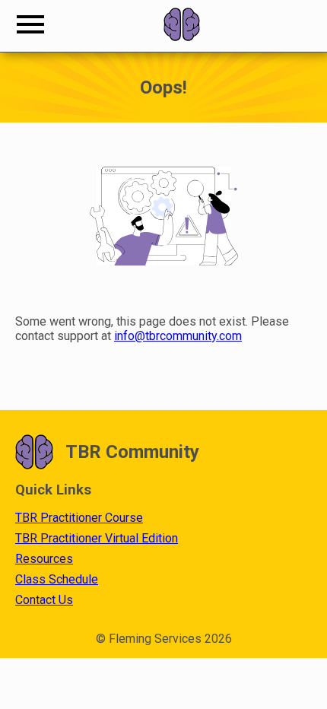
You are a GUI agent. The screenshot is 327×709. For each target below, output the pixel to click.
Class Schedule (56, 579)
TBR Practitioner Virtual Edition (96, 538)
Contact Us (44, 600)
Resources (44, 559)
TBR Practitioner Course (79, 517)
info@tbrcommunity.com (178, 336)
